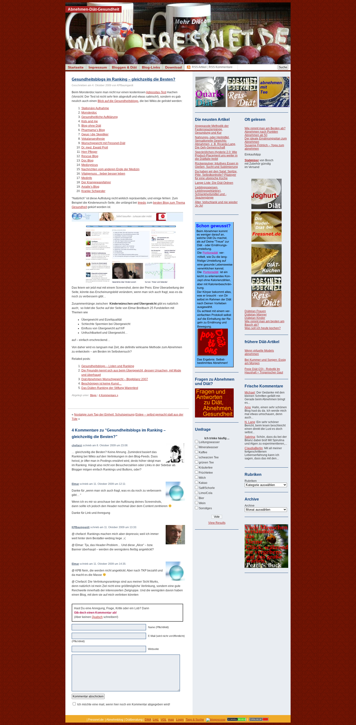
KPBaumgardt (81, 527)
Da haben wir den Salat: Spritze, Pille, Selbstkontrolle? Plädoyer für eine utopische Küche (216, 175)
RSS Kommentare (220, 67)
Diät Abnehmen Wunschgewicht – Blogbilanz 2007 (114, 379)
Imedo (142, 202)
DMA (148, 719)
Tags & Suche (195, 719)
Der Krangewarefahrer (96, 182)
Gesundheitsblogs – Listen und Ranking (107, 366)
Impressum (98, 67)
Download (173, 67)
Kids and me (89, 121)
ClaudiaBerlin (254, 448)
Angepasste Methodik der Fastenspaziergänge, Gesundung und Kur (212, 129)
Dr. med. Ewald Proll (94, 147)
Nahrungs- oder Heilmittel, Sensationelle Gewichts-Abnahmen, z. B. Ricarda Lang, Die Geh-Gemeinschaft (215, 142)
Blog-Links (151, 67)
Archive (250, 505)
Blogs (93, 395)
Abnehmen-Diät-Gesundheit (93, 9)
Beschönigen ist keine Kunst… (101, 383)
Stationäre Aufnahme (95, 108)
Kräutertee (206, 467)
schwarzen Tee (209, 457)
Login (180, 719)
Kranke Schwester (93, 191)
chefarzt (77, 445)
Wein (202, 503)
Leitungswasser (209, 442)
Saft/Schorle (207, 488)
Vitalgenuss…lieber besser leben (103, 173)
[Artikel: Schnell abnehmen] (236, 719)
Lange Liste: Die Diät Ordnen (214, 183)
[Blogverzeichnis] (215, 719)
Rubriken (251, 481)
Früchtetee (206, 472)
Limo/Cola (205, 493)
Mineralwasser (208, 447)
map (171, 719)
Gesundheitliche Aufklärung (99, 117)
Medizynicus (89, 165)
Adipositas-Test (156, 92)
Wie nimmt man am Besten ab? (265, 128)
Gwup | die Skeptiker (94, 134)
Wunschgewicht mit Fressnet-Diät (103, 143)
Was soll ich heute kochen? (263, 328)
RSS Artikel (199, 67)
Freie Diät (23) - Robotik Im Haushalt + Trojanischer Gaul (264, 370)
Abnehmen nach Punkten (261, 131)
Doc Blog (87, 160)
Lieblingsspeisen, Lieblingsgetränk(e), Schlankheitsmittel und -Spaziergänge (210, 192)
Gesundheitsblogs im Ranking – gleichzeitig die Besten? (123, 79)
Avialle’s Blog (90, 186)
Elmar (75, 483)
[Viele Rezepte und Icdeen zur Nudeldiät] (266, 226)
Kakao (203, 483)
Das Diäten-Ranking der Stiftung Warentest (109, 388)
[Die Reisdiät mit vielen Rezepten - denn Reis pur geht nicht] (266, 292)
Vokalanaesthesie (93, 138)
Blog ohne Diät (91, 125)
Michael (250, 392)
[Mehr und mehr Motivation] (266, 567)
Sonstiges (205, 508)
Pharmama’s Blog (93, 130)
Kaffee (203, 452)
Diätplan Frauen (255, 311)
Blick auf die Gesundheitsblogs (118, 101)
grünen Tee (206, 462)
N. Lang (250, 422)
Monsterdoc (89, 112)
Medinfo (86, 178)
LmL (156, 719)
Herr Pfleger (89, 152)
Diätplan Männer (256, 314)
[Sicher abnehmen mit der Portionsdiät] (214, 366)
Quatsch (97, 617)
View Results (216, 522)
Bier (201, 498)
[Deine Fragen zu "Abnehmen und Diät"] (214, 416)
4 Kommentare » (108, 395)
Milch (202, 477)
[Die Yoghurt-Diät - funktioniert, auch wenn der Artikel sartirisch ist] (266, 194)
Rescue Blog (89, 156)
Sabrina (250, 437)
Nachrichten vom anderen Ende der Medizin (110, 169)
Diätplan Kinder (255, 318)
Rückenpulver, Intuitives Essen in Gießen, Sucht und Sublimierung (216, 165)
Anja (248, 407)
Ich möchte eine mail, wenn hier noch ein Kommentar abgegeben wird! (123, 704)
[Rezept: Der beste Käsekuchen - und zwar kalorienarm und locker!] (266, 259)
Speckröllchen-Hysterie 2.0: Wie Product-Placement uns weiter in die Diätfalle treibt (216, 155)
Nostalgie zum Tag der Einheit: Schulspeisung (104, 414)
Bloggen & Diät (124, 67)
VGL (164, 719)
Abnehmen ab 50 (256, 135)
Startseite (76, 67)
